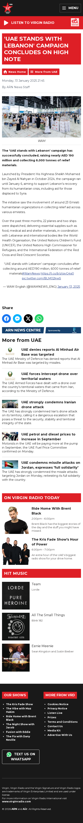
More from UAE (46, 71)
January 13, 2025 (68, 286)
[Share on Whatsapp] (39, 318)
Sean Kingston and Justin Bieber (53, 651)
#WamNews (31, 273)
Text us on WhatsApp (23, 756)
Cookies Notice (58, 704)
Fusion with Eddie (18, 731)
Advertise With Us (60, 734)
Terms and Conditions (63, 721)
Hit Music (15, 573)
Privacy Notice (57, 708)
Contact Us (55, 726)
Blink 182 (37, 620)
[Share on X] (28, 318)
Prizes (52, 717)
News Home (17, 71)
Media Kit (54, 730)
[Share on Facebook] (6, 318)
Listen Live (55, 712)
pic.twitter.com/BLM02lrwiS (41, 278)
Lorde (35, 589)
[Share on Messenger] (17, 318)
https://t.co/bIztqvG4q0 (57, 273)
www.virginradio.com (16, 801)
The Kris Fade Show (19, 704)
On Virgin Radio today (31, 497)
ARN (14, 808)
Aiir (25, 808)
